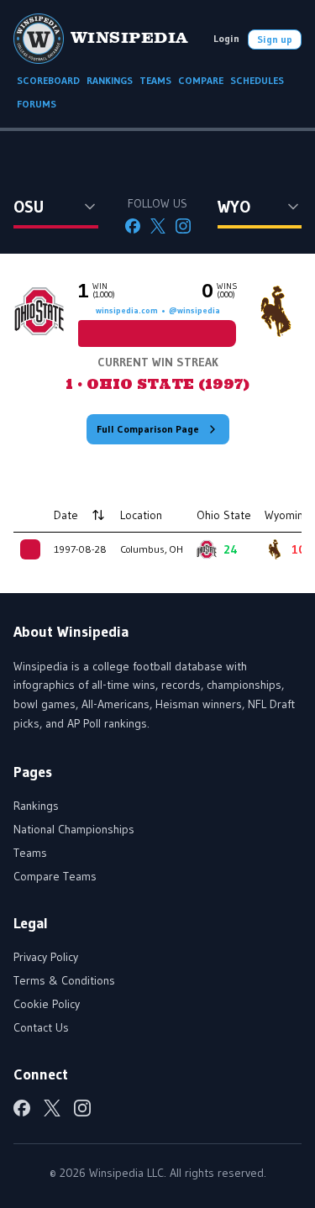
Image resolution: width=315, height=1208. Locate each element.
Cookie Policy (46, 1003)
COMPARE (200, 80)
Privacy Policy (45, 956)
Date (66, 515)
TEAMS (155, 80)
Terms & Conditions (64, 980)
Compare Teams (55, 876)
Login (226, 38)
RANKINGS (110, 80)
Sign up (274, 39)
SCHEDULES (257, 80)
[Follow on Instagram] (183, 226)
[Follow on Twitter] (157, 226)
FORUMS (36, 103)
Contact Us (41, 1027)
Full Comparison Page (148, 429)
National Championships (73, 829)
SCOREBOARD (48, 80)
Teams (30, 852)
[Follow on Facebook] (132, 226)
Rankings (36, 805)
